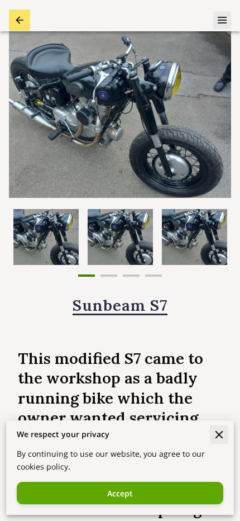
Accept (120, 493)
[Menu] (222, 20)
